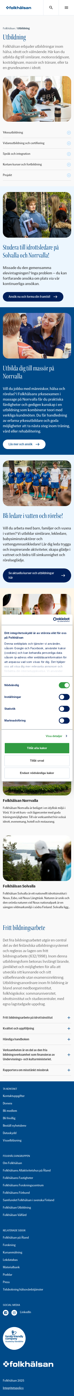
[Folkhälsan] (18, 7)
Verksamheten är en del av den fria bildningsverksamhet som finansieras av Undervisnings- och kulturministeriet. (29, 1054)
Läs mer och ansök (20, 444)
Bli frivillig (9, 1118)
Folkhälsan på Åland (16, 1237)
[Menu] (66, 7)
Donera (7, 1103)
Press (6, 1282)
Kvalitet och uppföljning (18, 1028)
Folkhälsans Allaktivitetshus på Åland (27, 1170)
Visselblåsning (12, 1140)
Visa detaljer (54, 736)
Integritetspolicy (13, 1388)
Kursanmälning (12, 1252)
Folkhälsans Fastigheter (18, 1178)
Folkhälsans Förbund (16, 1192)
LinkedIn (25, 1312)
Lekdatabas (10, 1260)
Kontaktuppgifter (13, 1096)
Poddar (7, 1274)
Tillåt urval (37, 760)
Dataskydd (10, 1133)
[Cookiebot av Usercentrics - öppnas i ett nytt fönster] (53, 619)
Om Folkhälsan (12, 1163)
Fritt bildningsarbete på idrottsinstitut (28, 1017)
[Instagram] (14, 1313)
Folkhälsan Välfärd (15, 1215)
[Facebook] (6, 1313)
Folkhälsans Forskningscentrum (23, 1185)
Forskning (9, 1245)
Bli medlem (10, 1111)
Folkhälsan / (10, 28)
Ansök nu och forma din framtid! (29, 296)
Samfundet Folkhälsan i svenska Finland (28, 1200)
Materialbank (11, 1267)
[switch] (64, 697)
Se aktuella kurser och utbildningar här (31, 575)
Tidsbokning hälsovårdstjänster (23, 1289)
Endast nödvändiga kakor (37, 773)
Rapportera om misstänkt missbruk (26, 1070)
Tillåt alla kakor (37, 748)
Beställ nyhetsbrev (14, 1125)
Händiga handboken (16, 1039)
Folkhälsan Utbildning (17, 1207)
